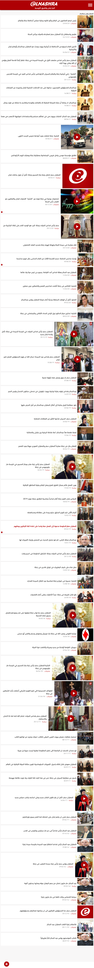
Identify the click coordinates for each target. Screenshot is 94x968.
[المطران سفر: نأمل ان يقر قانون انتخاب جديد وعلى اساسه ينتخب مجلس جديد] (84, 798)
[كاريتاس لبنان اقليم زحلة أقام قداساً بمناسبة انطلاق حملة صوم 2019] (85, 500)
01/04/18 (41, 696)
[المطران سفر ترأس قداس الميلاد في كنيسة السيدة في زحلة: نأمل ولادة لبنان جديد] (74, 334)
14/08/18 (66, 583)
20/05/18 (67, 597)
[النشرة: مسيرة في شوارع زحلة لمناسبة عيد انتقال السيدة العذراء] (85, 582)
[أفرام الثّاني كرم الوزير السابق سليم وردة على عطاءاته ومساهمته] (85, 513)
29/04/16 (62, 866)
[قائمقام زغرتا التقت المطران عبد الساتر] (85, 925)
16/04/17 (63, 800)
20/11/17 (67, 753)
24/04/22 (66, 66)
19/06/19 (67, 435)
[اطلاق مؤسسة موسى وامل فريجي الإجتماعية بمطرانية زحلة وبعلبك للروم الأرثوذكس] (85, 156)
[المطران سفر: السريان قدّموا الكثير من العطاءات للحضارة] (85, 420)
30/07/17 (67, 767)
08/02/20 (66, 316)
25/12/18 (67, 556)
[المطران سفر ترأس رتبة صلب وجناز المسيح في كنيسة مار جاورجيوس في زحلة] (72, 467)
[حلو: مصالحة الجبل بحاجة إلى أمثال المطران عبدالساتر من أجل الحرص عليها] (85, 406)
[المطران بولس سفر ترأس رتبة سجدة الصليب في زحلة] (84, 865)
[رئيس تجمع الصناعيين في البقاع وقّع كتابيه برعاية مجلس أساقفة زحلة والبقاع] (85, 21)
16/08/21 (67, 93)
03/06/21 (48, 138)
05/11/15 (65, 927)
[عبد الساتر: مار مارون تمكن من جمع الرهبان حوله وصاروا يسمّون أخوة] (85, 884)
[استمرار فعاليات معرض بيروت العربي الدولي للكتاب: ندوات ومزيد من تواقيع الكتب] (85, 738)
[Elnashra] (43, 4)
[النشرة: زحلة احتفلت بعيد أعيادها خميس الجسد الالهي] (77, 137)
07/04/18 (66, 650)
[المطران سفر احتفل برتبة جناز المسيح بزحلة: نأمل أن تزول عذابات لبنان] (77, 176)
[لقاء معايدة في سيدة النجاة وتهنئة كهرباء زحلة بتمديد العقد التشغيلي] (85, 246)
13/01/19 (67, 542)
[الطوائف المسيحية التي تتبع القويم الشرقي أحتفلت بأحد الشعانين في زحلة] (73, 693)
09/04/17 (65, 819)
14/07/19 (67, 394)
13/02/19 (67, 515)
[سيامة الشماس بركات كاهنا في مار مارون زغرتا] (85, 898)
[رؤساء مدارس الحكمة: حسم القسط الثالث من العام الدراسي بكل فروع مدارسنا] (85, 259)
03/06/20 (67, 261)
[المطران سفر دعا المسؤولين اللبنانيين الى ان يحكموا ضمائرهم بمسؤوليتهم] (85, 911)
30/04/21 (51, 177)
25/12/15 (65, 913)
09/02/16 (67, 886)
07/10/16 (65, 833)
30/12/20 (48, 204)
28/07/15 (65, 941)
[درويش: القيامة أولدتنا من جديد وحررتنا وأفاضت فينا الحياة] (85, 648)
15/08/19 (50, 362)
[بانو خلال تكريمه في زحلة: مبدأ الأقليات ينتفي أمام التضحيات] (85, 595)
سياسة (74, 79)
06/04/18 (39, 671)
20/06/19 (67, 407)
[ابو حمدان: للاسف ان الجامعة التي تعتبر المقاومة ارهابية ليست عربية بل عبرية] (85, 751)
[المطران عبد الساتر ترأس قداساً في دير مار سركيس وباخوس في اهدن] (85, 831)
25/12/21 (67, 79)
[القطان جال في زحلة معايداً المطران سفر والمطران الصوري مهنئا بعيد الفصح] (85, 447)
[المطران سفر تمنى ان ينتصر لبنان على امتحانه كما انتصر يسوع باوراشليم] (85, 818)
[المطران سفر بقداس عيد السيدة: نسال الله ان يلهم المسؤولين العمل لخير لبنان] (77, 359)
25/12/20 (50, 228)
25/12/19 (43, 337)
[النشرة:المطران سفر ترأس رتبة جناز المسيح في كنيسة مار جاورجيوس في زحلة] (72, 668)
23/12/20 (66, 247)
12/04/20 (66, 275)
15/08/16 (65, 847)
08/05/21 (66, 158)
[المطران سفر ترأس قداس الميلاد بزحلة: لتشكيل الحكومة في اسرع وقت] (85, 554)
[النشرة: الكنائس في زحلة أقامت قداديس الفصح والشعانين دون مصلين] (85, 287)
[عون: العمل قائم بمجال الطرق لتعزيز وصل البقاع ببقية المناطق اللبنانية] (85, 486)
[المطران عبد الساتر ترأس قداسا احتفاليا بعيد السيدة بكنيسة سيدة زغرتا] (85, 845)
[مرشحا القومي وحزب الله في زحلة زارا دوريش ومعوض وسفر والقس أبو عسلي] (85, 634)
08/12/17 (65, 739)
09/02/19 (67, 529)
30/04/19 (66, 449)
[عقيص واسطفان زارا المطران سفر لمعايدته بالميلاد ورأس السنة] (85, 35)
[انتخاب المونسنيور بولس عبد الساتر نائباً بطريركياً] (85, 939)
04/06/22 (66, 52)
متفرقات (73, 23)
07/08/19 (67, 380)
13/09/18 (66, 570)
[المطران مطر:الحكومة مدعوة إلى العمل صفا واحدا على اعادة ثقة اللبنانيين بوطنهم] (85, 527)
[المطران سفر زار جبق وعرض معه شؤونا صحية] (85, 378)
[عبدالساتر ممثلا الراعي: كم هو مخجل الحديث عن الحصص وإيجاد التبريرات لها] (85, 541)
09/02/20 (67, 302)
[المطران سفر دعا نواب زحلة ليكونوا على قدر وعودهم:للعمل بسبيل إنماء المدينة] (73, 615)
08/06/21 (67, 119)
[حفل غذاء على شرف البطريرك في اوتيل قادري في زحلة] (85, 568)
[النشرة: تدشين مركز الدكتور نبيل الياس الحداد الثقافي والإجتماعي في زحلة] (85, 314)
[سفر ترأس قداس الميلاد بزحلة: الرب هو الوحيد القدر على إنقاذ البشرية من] (77, 226)
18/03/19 (66, 501)
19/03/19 (67, 488)
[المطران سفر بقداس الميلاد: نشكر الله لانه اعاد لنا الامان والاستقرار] (70, 718)
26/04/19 (40, 470)
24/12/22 (66, 37)
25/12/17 (37, 721)
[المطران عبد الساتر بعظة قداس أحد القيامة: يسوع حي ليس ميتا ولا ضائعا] (85, 273)
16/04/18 (66, 636)
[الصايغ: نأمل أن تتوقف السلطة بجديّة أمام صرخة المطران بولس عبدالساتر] (85, 300)
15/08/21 (67, 105)
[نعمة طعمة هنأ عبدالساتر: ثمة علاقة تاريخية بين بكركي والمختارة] (85, 433)
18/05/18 (41, 618)
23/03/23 (66, 23)
